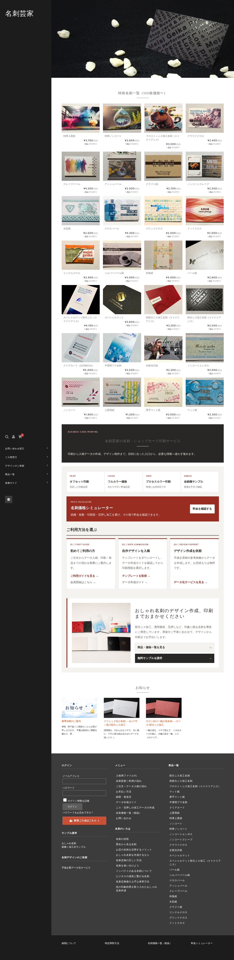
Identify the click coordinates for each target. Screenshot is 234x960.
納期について (69, 943)
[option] (142, 39)
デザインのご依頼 (14, 466)
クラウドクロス (178, 845)
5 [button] (151, 72)
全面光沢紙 (175, 850)
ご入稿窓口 (11, 457)
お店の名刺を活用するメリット (134, 849)
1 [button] (134, 72)
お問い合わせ (123, 818)
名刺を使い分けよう (127, 865)
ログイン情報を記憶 (78, 801)
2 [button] (138, 72)
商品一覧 (10, 474)
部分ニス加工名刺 (179, 775)
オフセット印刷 (79, 481)
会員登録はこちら (81, 582)
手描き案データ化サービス (76, 867)
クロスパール (177, 880)
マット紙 (174, 791)
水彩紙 (173, 901)
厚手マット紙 (177, 797)
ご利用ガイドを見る (82, 575)
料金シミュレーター (202, 943)
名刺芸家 (19, 14)
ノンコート (175, 823)
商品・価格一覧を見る (151, 647)
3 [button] (142, 72)
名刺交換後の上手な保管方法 (132, 881)
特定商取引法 (112, 943)
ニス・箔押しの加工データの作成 (135, 807)
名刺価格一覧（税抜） (129, 813)
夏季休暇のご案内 (71, 721)
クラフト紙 (175, 907)
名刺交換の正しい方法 (129, 860)
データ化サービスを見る (189, 582)
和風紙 (173, 896)
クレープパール (178, 891)
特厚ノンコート (178, 829)
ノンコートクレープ (181, 839)
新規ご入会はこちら (85, 820)
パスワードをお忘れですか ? (78, 812)
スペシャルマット (179, 855)
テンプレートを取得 (134, 575)
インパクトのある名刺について (134, 871)
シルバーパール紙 (179, 875)
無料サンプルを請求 (150, 658)
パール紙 (174, 869)
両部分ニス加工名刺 (181, 781)
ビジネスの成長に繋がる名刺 (132, 876)
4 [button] (146, 72)
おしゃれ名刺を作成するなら (132, 855)
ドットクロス (177, 923)
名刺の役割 (122, 839)
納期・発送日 (123, 797)
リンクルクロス (178, 912)
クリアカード (177, 807)
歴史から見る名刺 (126, 844)
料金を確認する (202, 508)
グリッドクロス (178, 917)
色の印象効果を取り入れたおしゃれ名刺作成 (136, 889)
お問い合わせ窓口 (14, 448)
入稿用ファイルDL (126, 775)
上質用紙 (174, 813)
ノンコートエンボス (181, 834)
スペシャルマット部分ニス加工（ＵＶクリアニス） (195, 863)
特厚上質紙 (175, 818)
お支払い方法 (123, 791)
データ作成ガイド (133, 582)
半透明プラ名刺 (178, 802)
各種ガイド (11, 483)
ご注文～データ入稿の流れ (131, 786)
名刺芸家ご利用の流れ (129, 781)
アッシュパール (178, 885)
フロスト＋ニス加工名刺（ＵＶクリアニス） (195, 786)
